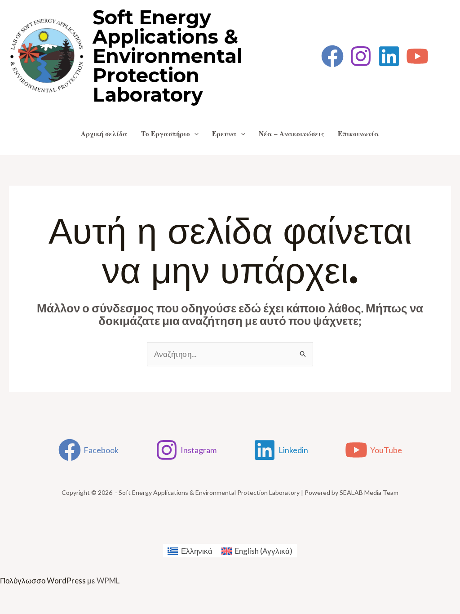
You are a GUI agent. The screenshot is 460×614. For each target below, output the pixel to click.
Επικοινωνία (358, 133)
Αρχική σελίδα (104, 133)
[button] (194, 133)
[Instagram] (360, 56)
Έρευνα (224, 133)
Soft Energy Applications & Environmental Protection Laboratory (168, 56)
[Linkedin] (389, 56)
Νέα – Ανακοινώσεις (291, 133)
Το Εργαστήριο (165, 133)
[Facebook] (332, 56)
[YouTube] (417, 56)
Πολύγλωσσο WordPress (43, 580)
